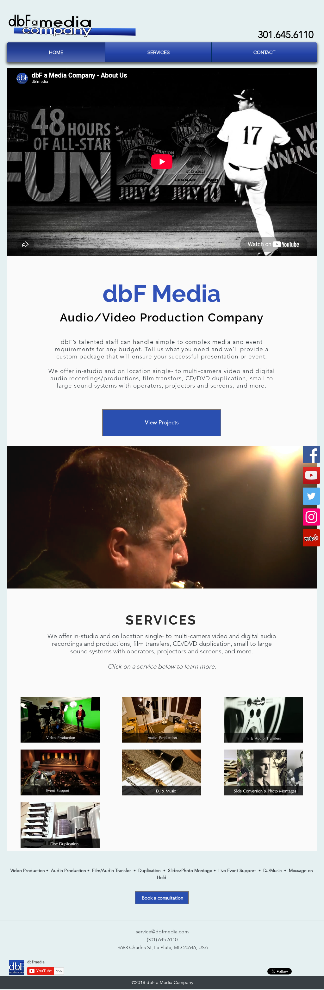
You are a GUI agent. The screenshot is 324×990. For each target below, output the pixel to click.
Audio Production (68, 870)
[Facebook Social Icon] (311, 454)
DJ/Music (272, 870)
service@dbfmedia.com (162, 932)
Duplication (149, 870)
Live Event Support (237, 870)
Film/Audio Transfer (111, 870)
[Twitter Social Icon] (311, 496)
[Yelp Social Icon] (311, 537)
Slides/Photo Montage (190, 870)
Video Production (28, 870)
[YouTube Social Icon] (311, 475)
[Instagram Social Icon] (311, 517)
